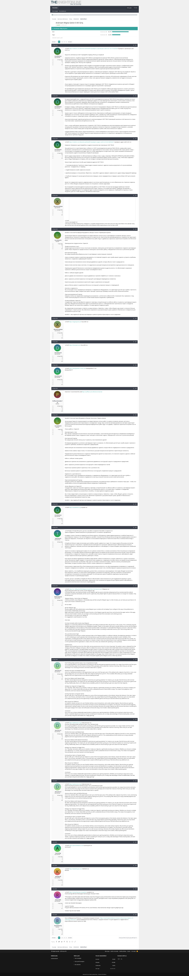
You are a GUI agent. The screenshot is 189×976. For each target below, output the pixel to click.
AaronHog (58, 853)
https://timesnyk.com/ (74, 345)
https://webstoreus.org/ (75, 722)
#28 (136, 365)
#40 (136, 914)
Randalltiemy (58, 925)
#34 (136, 659)
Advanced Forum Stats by (94, 974)
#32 (136, 527)
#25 (136, 229)
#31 (136, 504)
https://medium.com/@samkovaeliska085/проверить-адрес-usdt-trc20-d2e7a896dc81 (91, 142)
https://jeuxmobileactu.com (76, 845)
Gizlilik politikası (122, 951)
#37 (136, 842)
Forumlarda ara (62, 11)
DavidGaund (58, 352)
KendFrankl (112, 968)
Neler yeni (77, 955)
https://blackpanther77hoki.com (77, 368)
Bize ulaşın (107, 951)
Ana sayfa (133, 951)
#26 (136, 318)
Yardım (128, 951)
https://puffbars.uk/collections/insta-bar (92, 391)
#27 (136, 341)
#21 (136, 45)
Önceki (53, 41)
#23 (136, 138)
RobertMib (58, 900)
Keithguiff (58, 876)
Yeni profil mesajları (79, 961)
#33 (136, 585)
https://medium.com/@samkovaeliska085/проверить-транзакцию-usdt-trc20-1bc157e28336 (93, 48)
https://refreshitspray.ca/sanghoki (77, 892)
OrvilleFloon (58, 56)
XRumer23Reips (58, 206)
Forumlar (55, 7)
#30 (136, 415)
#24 (136, 195)
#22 (136, 95)
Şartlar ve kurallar (114, 951)
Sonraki (69, 41)
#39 (136, 889)
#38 (136, 865)
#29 (136, 388)
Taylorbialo (58, 538)
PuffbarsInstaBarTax (57, 401)
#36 (136, 780)
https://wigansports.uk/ (75, 321)
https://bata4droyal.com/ (75, 869)
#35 (136, 719)
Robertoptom (58, 596)
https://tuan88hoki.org (75, 507)
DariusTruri (58, 670)
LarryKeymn (58, 240)
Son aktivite (78, 964)
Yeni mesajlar (55, 11)
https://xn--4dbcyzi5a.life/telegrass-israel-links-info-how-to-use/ (85, 589)
